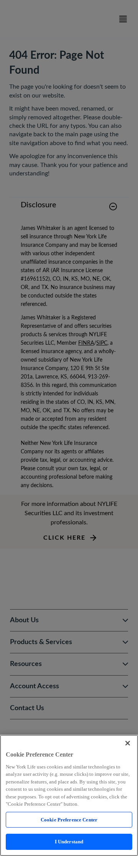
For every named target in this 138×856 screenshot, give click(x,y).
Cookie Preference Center (69, 820)
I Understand (69, 841)
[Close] (127, 743)
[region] (69, 795)
